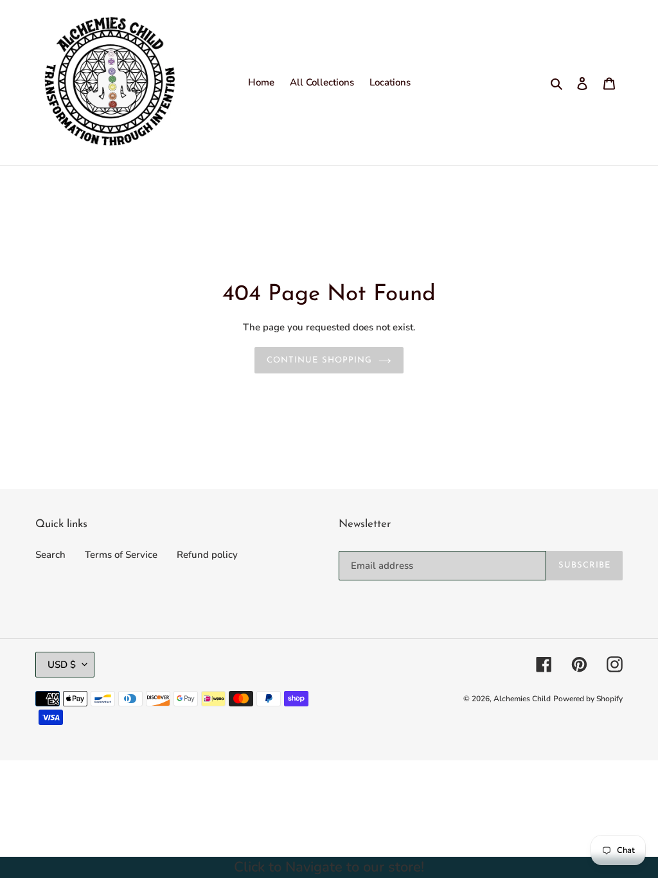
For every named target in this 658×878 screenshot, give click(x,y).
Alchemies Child (522, 699)
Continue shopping (319, 360)
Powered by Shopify (588, 699)
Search (50, 554)
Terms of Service (121, 554)
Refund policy (207, 554)
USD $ (62, 664)
